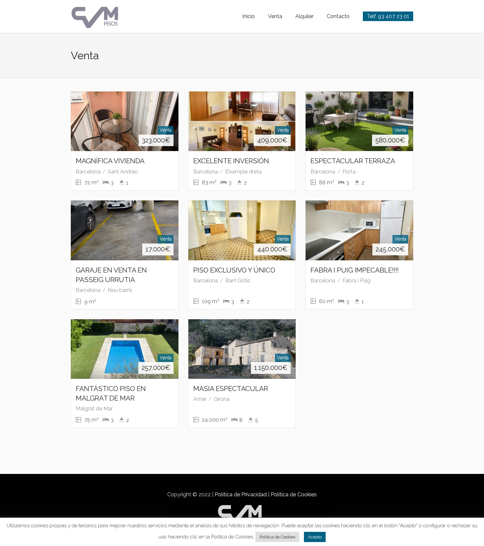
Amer (199, 399)
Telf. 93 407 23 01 (388, 16)
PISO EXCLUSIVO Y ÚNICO (234, 270)
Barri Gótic (238, 280)
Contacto (338, 16)
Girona (221, 399)
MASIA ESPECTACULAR (230, 388)
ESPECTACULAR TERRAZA (352, 161)
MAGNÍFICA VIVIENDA (110, 161)
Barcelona (88, 172)
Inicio (248, 16)
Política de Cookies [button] (277, 536)
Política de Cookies (294, 494)
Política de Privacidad (241, 494)
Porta (349, 172)
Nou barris (120, 290)
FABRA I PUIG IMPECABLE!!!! (354, 270)
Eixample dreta (243, 172)
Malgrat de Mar (94, 408)
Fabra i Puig (356, 280)
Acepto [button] (315, 536)
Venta (275, 16)
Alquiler (304, 16)
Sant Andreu (123, 172)
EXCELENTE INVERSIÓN (231, 161)
